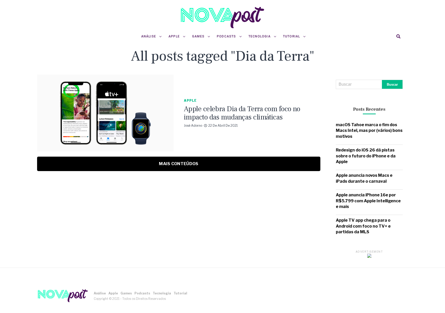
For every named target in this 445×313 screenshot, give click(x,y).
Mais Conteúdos (178, 163)
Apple (174, 36)
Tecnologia (260, 36)
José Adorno (193, 125)
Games (198, 36)
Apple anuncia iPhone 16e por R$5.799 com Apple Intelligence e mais (368, 200)
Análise (148, 36)
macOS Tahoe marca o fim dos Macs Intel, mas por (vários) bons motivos (369, 130)
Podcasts (226, 36)
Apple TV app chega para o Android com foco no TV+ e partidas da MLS (363, 226)
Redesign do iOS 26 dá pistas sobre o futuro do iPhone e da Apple (366, 156)
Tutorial (291, 36)
